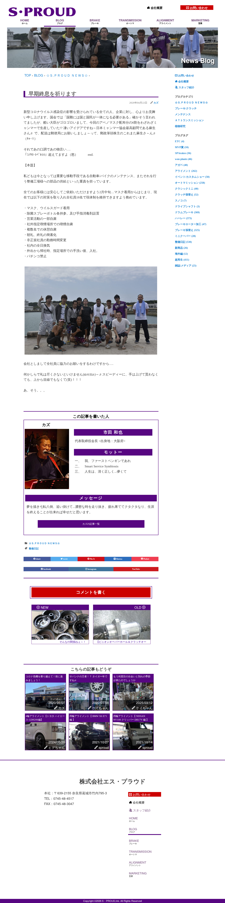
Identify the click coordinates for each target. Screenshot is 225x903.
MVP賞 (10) (182, 147)
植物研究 (180, 126)
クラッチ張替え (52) (186, 194)
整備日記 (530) (183, 242)
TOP (27, 75)
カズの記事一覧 (91, 524)
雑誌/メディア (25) (185, 265)
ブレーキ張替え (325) (187, 230)
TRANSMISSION (130, 21)
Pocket (146, 559)
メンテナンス (183, 114)
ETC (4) (179, 141)
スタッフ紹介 (186, 87)
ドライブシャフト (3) (187, 206)
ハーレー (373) (183, 218)
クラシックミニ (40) (186, 188)
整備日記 (34, 548)
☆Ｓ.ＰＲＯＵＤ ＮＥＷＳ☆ (67, 75)
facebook (47, 569)
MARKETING (200, 21)
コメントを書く (91, 592)
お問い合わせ (198, 8)
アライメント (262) (186, 170)
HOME (24, 21)
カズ (156, 102)
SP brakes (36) (183, 153)
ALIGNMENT (165, 21)
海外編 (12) (181, 253)
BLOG (60, 21)
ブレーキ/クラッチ (186, 108)
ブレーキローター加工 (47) (190, 224)
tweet (65, 559)
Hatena (119, 559)
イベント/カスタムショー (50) (192, 176)
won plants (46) (183, 159)
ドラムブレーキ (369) (187, 212)
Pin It (92, 559)
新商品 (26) (181, 247)
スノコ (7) (180, 200)
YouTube (136, 569)
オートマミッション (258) (190, 182)
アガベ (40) (181, 165)
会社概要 (156, 8)
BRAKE (95, 21)
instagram (92, 569)
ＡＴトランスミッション (189, 120)
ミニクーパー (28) (185, 236)
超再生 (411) (182, 259)
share (38, 559)
